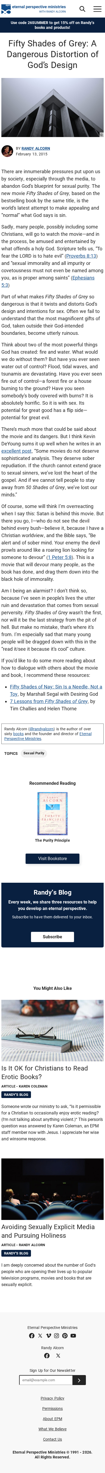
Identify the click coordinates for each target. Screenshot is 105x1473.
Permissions (52, 1408)
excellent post (16, 451)
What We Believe (52, 1429)
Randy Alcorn (36, 148)
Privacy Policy (52, 1398)
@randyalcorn (42, 729)
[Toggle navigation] (97, 9)
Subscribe (52, 936)
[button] (82, 9)
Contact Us (52, 1439)
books (18, 734)
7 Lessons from (49, 701)
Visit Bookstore (52, 858)
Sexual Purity (33, 753)
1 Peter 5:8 (60, 557)
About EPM (52, 1419)
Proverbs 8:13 (81, 256)
